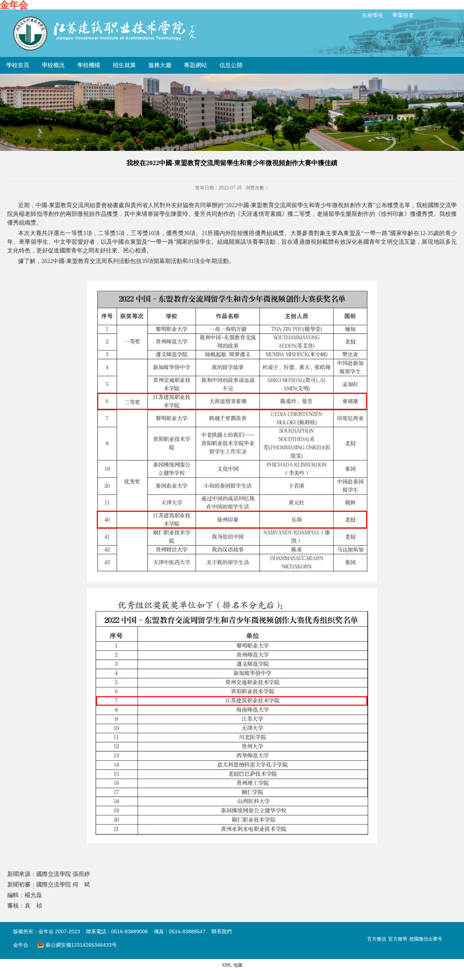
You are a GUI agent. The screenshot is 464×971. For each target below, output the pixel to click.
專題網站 (195, 65)
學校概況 (53, 65)
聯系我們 (221, 931)
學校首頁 (17, 65)
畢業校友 (403, 15)
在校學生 (373, 15)
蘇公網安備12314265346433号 (77, 945)
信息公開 (231, 65)
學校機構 (88, 65)
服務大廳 (159, 65)
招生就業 (124, 65)
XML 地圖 (232, 965)
